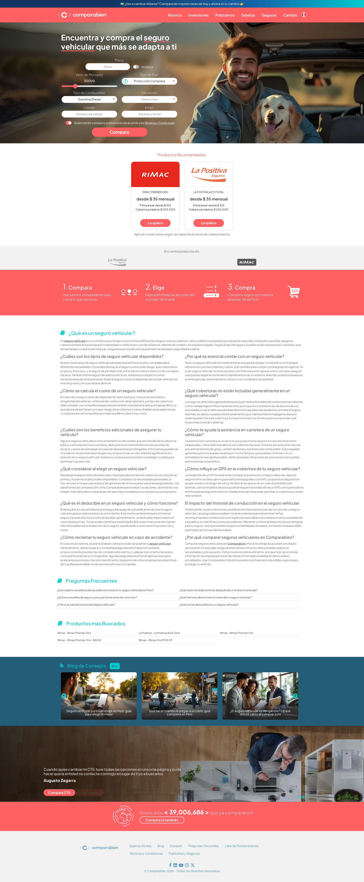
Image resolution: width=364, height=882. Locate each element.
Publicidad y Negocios (184, 853)
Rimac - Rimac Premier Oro (74, 632)
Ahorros (175, 15)
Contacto (176, 846)
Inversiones (198, 15)
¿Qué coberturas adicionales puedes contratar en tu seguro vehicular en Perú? (105, 590)
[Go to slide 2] (303, 797)
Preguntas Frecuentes (203, 846)
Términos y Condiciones (160, 123)
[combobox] (149, 81)
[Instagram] (187, 866)
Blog (160, 846)
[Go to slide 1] (298, 797)
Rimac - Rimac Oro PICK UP (155, 640)
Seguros (269, 15)
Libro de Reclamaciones (241, 846)
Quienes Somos (140, 846)
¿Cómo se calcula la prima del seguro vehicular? (86, 604)
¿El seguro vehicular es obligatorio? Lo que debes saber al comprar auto (179, 712)
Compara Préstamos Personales (73, 792)
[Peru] (304, 11)
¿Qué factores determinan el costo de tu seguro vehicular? (215, 597)
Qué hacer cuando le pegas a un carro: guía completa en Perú (98, 712)
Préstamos (225, 15)
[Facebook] (170, 866)
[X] (192, 866)
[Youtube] (181, 866)
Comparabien (237, 543)
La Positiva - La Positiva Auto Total (159, 632)
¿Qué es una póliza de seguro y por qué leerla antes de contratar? (97, 597)
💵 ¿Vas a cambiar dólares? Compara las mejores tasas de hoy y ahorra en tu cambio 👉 (182, 4)
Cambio (290, 15)
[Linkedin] (175, 866)
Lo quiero (155, 223)
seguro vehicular (75, 340)
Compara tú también (162, 820)
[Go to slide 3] (307, 797)
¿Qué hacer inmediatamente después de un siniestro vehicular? (218, 590)
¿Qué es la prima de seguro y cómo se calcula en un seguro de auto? (260, 712)
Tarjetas (248, 15)
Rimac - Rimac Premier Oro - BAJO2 (79, 640)
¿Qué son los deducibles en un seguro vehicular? (208, 604)
